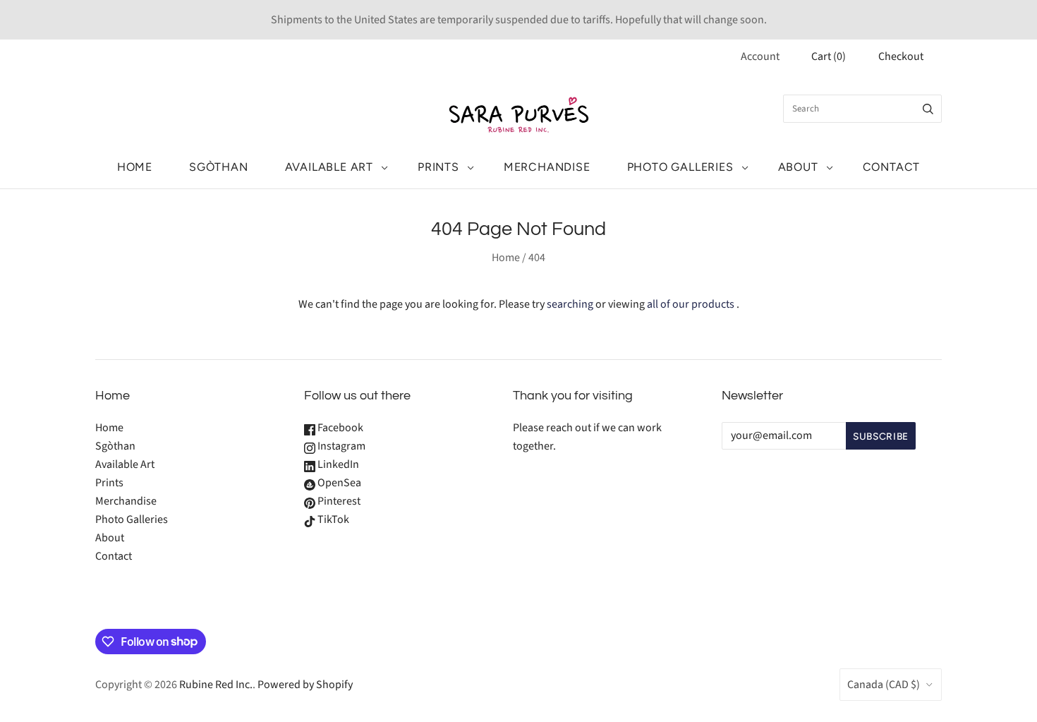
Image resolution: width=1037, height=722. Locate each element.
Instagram (340, 446)
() (828, 56)
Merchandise (547, 167)
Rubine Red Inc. (216, 684)
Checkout (900, 56)
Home (134, 167)
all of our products (690, 304)
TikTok (332, 519)
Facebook (339, 427)
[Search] (928, 109)
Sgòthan (218, 167)
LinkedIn (337, 464)
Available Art (329, 167)
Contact (892, 167)
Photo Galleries (680, 167)
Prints (438, 167)
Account (760, 56)
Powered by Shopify (305, 684)
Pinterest (337, 501)
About (798, 167)
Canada (883, 684)
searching (570, 304)
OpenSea (338, 483)
